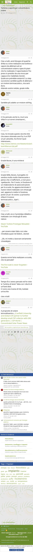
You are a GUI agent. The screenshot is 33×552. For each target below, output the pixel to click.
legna (3, 474)
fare (9, 468)
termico (3, 483)
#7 (31, 211)
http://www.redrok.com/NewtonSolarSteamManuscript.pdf (16, 145)
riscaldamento (20, 478)
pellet (3, 476)
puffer (11, 479)
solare (3, 481)
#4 (31, 130)
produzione (4, 479)
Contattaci (4, 529)
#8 (31, 254)
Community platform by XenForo (15, 540)
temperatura (22, 481)
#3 (31, 114)
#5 (31, 157)
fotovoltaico (21, 467)
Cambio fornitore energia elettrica (14, 389)
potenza (20, 476)
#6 (31, 171)
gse (6, 471)
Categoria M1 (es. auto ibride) (11, 387)
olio (14, 474)
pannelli (19, 474)
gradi (2, 471)
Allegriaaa (7, 410)
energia (4, 468)
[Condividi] (29, 58)
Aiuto (26, 529)
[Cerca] (31, 2)
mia (7, 474)
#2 (31, 99)
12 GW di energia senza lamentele (14, 400)
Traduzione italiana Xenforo (7, 542)
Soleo (3, 13)
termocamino (12, 483)
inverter (23, 471)
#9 (31, 278)
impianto (13, 471)
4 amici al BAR (7, 417)
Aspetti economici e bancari (11, 397)
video (23, 483)
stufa (12, 481)
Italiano (7, 526)
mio (10, 474)
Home (2, 530)
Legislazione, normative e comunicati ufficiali (15, 430)
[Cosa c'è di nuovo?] (27, 2)
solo (8, 481)
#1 (31, 58)
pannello (26, 474)
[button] (2, 526)
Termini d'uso (11, 529)
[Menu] (2, 2)
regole (19, 483)
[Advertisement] (16, 31)
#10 (31, 307)
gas (28, 468)
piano (8, 476)
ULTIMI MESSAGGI (7, 375)
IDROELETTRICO (8, 407)
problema (27, 476)
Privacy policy (19, 529)
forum (13, 468)
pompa (14, 476)
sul (16, 481)
